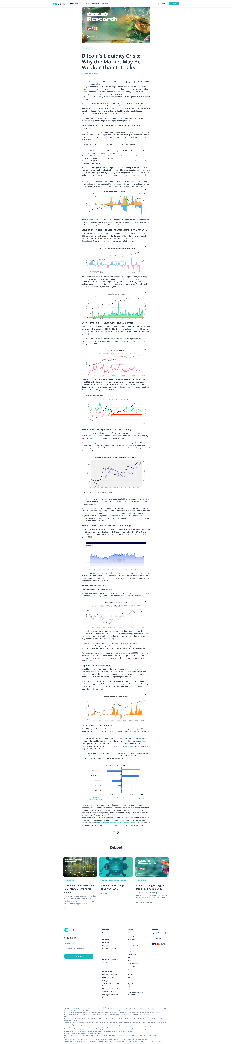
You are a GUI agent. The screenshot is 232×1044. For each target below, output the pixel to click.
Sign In (163, 3)
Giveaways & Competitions (110, 995)
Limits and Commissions (109, 974)
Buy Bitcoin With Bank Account (109, 952)
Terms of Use (132, 948)
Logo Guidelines (133, 963)
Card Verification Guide (109, 991)
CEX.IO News (104, 880)
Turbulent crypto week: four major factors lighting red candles (79, 889)
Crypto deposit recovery (135, 990)
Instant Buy (105, 933)
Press (129, 957)
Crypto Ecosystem (87, 49)
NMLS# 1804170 (76, 1009)
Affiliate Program (133, 987)
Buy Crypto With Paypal (109, 948)
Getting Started (106, 981)
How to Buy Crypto (108, 978)
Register (174, 3)
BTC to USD (106, 945)
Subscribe (79, 956)
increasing (129, 746)
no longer (143, 741)
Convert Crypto (132, 998)
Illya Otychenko (86, 74)
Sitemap (130, 970)
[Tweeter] (117, 833)
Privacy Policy (132, 951)
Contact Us (131, 939)
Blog (129, 960)
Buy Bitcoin (105, 939)
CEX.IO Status (160, 939)
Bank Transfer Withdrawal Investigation (136, 994)
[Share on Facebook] (114, 833)
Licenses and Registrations (131, 1028)
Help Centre (131, 967)
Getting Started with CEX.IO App (110, 984)
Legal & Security (133, 945)
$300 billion (93, 438)
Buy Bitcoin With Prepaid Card (111, 956)
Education (123, 880)
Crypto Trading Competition (110, 998)
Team (129, 942)
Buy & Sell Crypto (107, 936)
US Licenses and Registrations (125, 1011)
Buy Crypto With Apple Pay (110, 959)
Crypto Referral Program (135, 984)
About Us (130, 933)
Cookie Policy (132, 954)
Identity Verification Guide (110, 988)
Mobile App (131, 981)
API (129, 978)
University (131, 936)
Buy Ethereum (106, 942)
